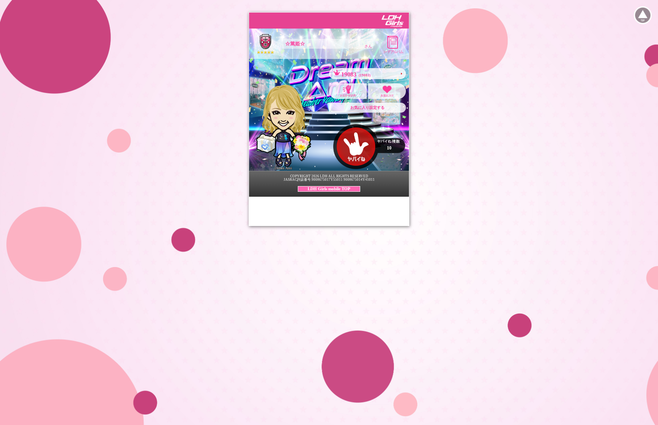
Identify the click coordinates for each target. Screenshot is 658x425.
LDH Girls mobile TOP (329, 188)
